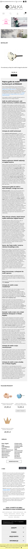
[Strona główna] (14, 7)
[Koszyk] (24, 13)
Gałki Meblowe (6, 447)
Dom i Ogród (5, 443)
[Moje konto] (17, 13)
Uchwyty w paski (18, 443)
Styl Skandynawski (18, 450)
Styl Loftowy (17, 456)
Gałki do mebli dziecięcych (7, 450)
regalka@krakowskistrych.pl (8, 1)
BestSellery (4, 448)
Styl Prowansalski (18, 452)
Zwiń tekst (23, 80)
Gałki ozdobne (16, 517)
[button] (3, 13)
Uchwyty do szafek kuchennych (18, 447)
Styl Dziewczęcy (17, 458)
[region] (14, 22)
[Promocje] (14, 33)
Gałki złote (18, 513)
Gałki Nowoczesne (6, 455)
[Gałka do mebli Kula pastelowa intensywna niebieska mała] (20, 396)
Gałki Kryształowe (5, 452)
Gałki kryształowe (12, 513)
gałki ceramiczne (13, 89)
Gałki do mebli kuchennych (18, 512)
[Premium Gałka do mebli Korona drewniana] (7, 421)
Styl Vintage (17, 453)
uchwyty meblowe (5, 89)
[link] (14, 22)
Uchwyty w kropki (18, 444)
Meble (3, 445)
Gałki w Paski (4, 457)
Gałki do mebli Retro (6, 451)
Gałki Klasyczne (5, 454)
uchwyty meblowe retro (14, 94)
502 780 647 (19, 1)
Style (15, 449)
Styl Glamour (17, 455)
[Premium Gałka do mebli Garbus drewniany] (7, 396)
